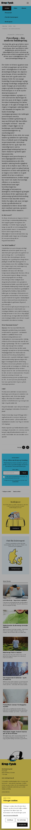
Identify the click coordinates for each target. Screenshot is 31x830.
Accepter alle (22, 824)
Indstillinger (10, 820)
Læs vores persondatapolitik (10, 815)
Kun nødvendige (21, 820)
